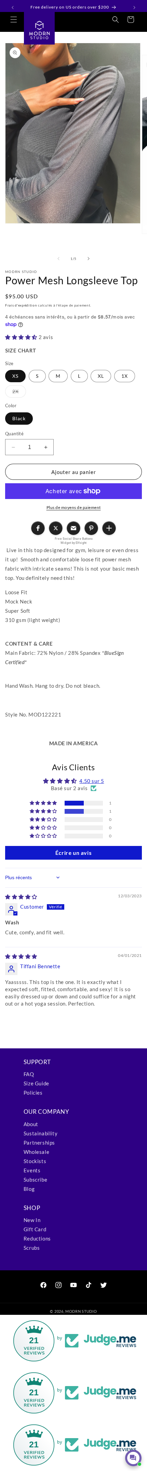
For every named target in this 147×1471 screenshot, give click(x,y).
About (31, 1124)
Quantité (14, 433)
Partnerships (39, 1142)
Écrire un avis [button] (73, 852)
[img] (21, 897)
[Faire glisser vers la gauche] (58, 258)
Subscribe (35, 1179)
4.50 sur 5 (91, 781)
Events (32, 1170)
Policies (33, 1092)
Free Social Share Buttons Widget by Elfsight (74, 540)
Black (19, 418)
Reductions (37, 1238)
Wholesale (36, 1152)
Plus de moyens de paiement (73, 507)
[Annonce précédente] (12, 7)
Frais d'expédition (21, 305)
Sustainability (40, 1133)
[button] (13, 19)
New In (32, 1220)
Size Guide (36, 1083)
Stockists (35, 1161)
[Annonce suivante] (134, 7)
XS (15, 376)
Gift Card (35, 1229)
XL (101, 376)
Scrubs (32, 1248)
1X (124, 376)
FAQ (29, 1074)
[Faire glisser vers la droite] (88, 258)
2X (19, 393)
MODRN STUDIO (81, 1311)
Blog (29, 1189)
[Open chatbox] (133, 1458)
